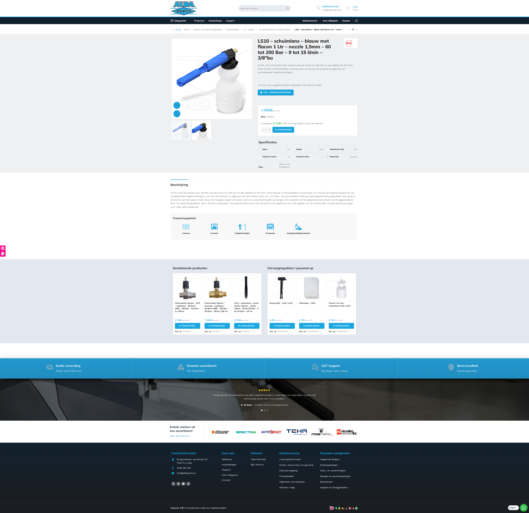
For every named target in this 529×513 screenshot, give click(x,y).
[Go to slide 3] (267, 410)
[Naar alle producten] (353, 29)
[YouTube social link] (183, 484)
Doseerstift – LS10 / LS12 (281, 303)
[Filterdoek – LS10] (311, 288)
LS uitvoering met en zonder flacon (275, 29)
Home (187, 29)
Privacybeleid (286, 476)
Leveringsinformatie (290, 459)
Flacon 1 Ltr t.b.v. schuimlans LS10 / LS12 (339, 304)
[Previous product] (349, 29)
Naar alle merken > (180, 436)
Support (226, 469)
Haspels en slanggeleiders (334, 487)
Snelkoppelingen (329, 465)
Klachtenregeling (288, 470)
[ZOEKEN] (287, 8)
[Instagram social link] (178, 484)
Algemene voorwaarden (292, 481)
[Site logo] (185, 8)
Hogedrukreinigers (330, 459)
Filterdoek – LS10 (307, 303)
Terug (178, 30)
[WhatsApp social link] (188, 484)
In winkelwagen (283, 130)
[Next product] (356, 29)
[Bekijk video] (176, 105)
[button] (187, 326)
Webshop (227, 459)
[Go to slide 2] (264, 410)
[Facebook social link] (173, 484)
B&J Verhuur (257, 464)
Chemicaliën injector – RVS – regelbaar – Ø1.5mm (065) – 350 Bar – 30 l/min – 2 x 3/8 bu (187, 307)
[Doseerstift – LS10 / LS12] (282, 288)
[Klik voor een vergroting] (176, 113)
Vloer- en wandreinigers (333, 470)
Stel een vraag (287, 487)
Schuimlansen (233, 29)
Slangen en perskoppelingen (335, 476)
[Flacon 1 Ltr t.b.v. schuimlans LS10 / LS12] (341, 288)
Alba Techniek (258, 459)
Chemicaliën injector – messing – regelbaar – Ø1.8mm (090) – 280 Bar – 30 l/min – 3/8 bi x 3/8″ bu (216, 307)
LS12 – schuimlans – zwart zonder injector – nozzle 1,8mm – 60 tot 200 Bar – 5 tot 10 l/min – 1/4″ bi (246, 307)
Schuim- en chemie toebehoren (208, 29)
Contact (226, 480)
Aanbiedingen (229, 464)
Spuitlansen (326, 481)
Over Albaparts (230, 475)
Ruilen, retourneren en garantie (296, 465)
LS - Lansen (249, 29)
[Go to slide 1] (261, 410)
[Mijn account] (356, 20)
